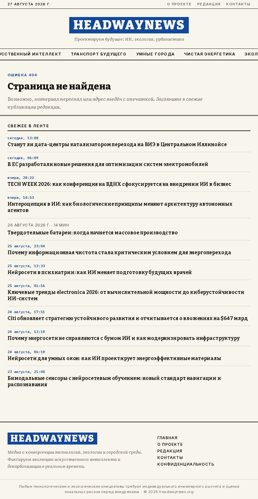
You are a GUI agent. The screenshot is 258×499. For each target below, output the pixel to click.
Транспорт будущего (99, 54)
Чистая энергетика (209, 54)
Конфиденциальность (185, 464)
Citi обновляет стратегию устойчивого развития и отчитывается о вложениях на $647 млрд (128, 318)
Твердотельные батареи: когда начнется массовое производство (93, 233)
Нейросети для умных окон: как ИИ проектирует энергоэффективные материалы (114, 358)
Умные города (155, 54)
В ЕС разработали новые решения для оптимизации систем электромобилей (108, 164)
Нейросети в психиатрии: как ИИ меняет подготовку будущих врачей (100, 272)
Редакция (209, 4)
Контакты (238, 4)
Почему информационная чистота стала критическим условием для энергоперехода (119, 252)
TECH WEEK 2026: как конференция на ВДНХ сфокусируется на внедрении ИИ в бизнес (119, 184)
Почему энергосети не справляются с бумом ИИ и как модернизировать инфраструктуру (124, 338)
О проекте (179, 4)
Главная (167, 438)
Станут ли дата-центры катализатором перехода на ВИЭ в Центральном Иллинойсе (117, 144)
